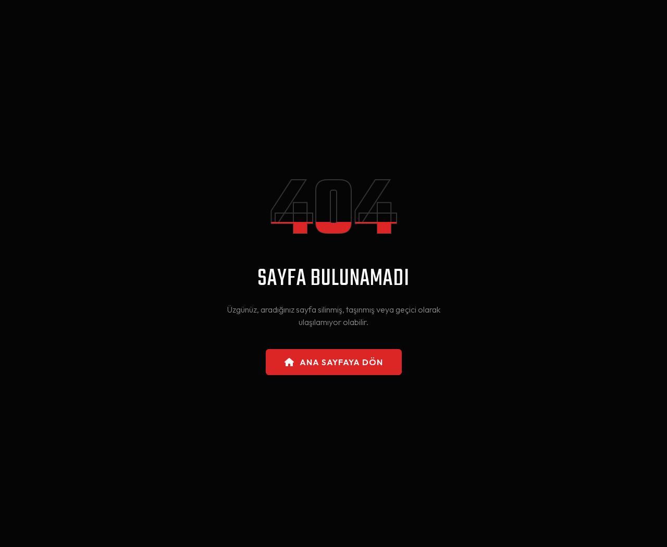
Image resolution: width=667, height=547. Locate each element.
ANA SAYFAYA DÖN (341, 362)
